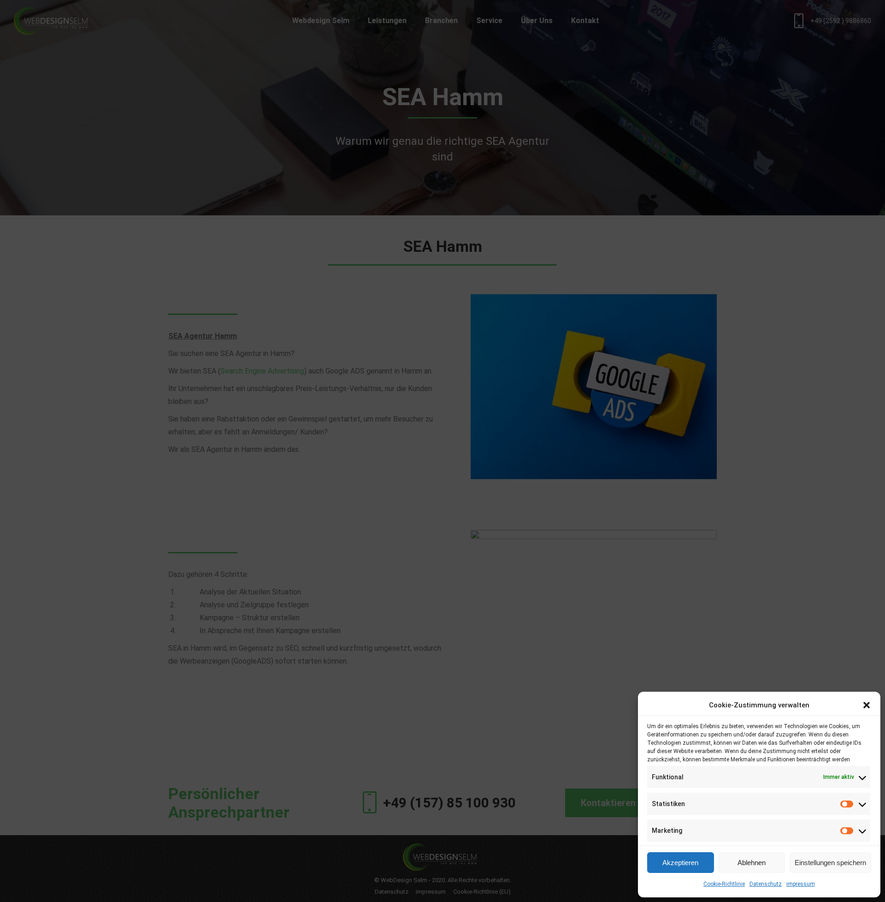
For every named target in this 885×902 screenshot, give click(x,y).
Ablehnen (752, 862)
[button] (866, 705)
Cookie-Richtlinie (724, 884)
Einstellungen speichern (830, 862)
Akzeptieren (680, 862)
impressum (800, 884)
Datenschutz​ (765, 884)
